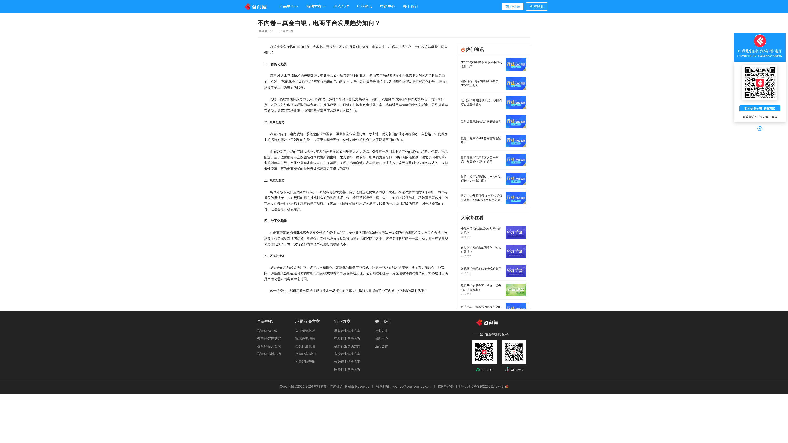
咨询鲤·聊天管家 (269, 346)
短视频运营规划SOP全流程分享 (481, 268)
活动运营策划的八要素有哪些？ (481, 121)
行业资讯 (381, 331)
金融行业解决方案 (347, 361)
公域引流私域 (305, 331)
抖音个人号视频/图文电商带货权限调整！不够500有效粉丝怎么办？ (481, 200)
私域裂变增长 (305, 338)
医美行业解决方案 (347, 369)
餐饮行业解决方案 (347, 354)
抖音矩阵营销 (305, 361)
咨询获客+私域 (306, 354)
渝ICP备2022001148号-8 (485, 386)
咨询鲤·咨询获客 (269, 338)
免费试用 (537, 7)
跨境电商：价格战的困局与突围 (481, 306)
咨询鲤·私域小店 (269, 354)
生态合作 (381, 346)
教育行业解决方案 (347, 346)
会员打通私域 (305, 346)
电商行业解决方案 (347, 338)
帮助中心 (381, 338)
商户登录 (512, 7)
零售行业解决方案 (347, 331)
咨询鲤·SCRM (267, 331)
